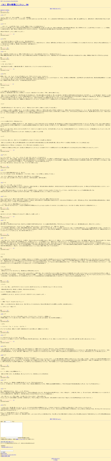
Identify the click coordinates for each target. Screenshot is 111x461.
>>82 (2, 154)
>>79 (2, 73)
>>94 (2, 380)
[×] (7, 11)
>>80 (2, 170)
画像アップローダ (20, 439)
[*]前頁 (53, 8)
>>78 (2, 51)
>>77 (2, 38)
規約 (9, 441)
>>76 (2, 15)
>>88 (2, 355)
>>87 (2, 346)
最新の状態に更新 (6, 456)
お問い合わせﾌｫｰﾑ (55, 458)
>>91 (2, 335)
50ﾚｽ (57, 8)
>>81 (2, 182)
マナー (12, 441)
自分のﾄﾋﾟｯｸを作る (5, 10)
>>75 (2, 23)
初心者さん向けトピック (7, 447)
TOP (1, 1)
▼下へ (59, 8)
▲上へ (59, 419)
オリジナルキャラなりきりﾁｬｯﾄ (11, 1)
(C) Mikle (55, 459)
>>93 (2, 388)
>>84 (2, 220)
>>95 (2, 405)
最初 (51, 8)
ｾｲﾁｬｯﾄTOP (4, 453)
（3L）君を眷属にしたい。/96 (14, 4)
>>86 (2, 237)
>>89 (2, 313)
